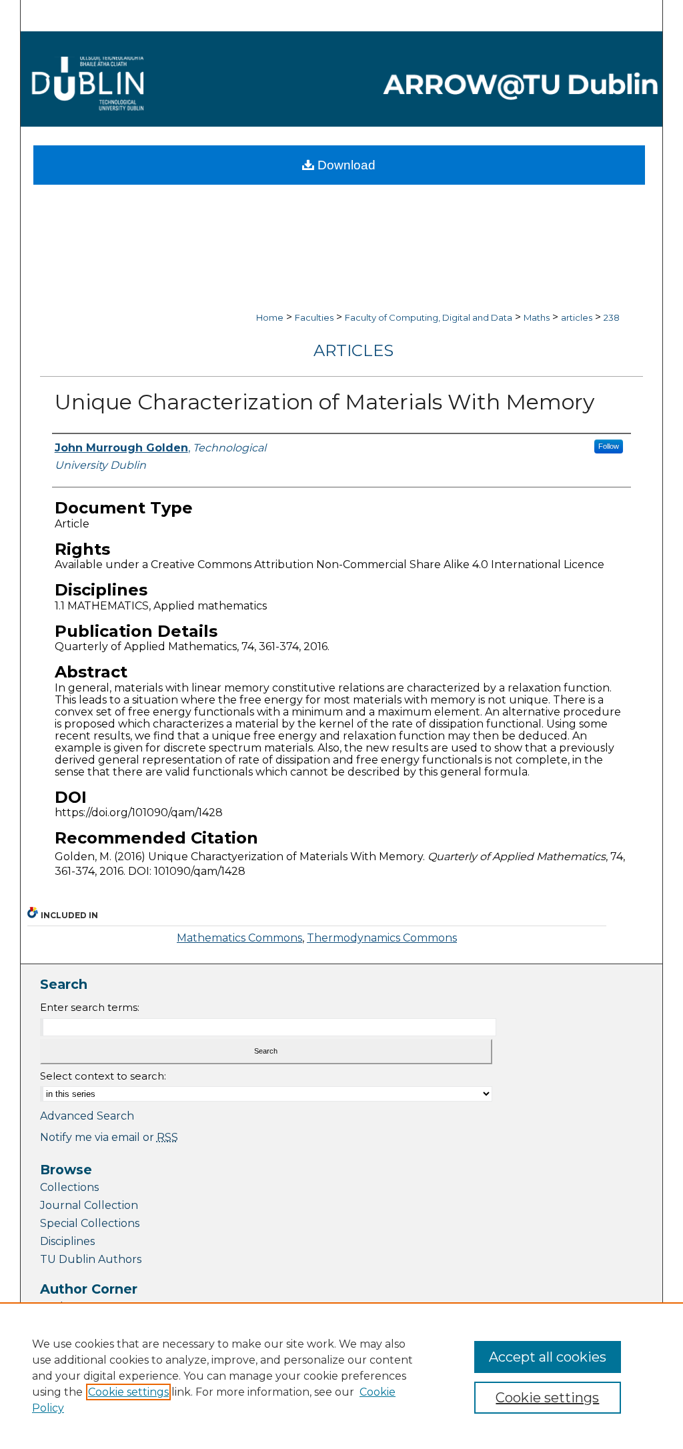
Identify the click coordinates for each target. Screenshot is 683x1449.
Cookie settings (128, 1392)
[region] (341, 1375)
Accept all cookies (547, 1357)
